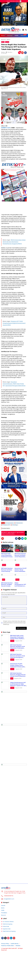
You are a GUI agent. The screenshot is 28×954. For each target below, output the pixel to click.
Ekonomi (3, 915)
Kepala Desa (10, 523)
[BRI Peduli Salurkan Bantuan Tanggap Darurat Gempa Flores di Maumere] (7, 577)
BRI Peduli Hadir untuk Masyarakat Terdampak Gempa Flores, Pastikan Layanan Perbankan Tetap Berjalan (7, 555)
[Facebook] (16, 538)
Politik (2, 910)
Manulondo (20, 523)
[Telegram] (22, 538)
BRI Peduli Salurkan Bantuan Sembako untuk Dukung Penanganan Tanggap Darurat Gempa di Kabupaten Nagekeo (7, 570)
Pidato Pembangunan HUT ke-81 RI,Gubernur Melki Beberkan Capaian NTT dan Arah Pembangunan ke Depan (20, 584)
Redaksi (3, 52)
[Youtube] (14, 938)
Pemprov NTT (6, 525)
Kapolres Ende (6, 929)
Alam (3, 579)
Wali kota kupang (7, 924)
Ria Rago (15, 525)
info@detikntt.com (9, 899)
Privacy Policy (5, 943)
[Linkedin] (11, 938)
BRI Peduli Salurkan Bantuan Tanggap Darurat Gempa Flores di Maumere (7, 584)
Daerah (7, 42)
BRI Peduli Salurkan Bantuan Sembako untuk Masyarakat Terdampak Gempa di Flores (20, 555)
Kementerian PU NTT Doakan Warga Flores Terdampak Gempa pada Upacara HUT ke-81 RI (21, 570)
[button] (26, 30)
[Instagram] (8, 938)
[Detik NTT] (11, 29)
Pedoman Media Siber (7, 945)
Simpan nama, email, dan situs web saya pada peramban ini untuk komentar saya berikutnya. (14, 622)
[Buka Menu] (23, 30)
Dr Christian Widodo (8, 921)
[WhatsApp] (25, 538)
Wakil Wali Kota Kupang (9, 931)
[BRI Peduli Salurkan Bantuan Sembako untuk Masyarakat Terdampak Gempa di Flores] (21, 548)
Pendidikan (4, 913)
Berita (3, 42)
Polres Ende (6, 926)
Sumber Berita (6, 528)
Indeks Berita (14, 943)
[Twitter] (19, 538)
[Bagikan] (25, 52)
